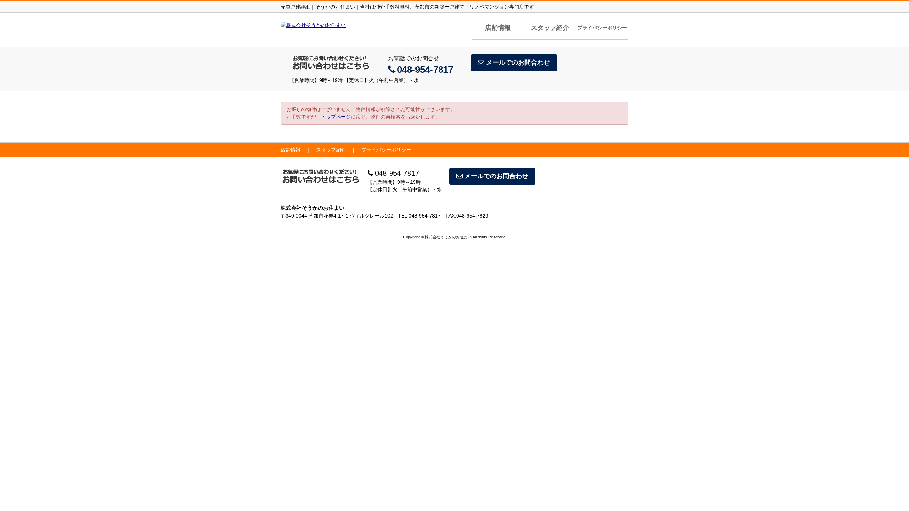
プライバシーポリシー (602, 28)
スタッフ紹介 (550, 27)
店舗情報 (498, 27)
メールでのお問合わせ (518, 62)
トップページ (336, 117)
